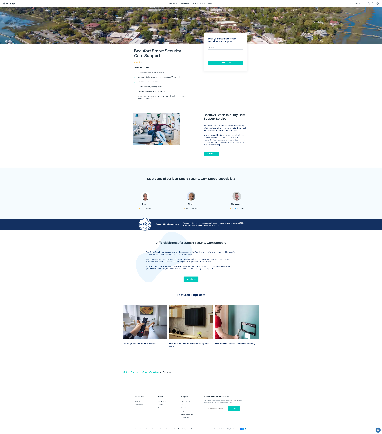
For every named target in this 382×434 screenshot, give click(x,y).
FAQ (182, 404)
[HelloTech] (9, 3)
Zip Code (211, 48)
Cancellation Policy (180, 429)
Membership (139, 404)
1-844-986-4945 (357, 3)
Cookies (191, 429)
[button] (378, 430)
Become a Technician (165, 408)
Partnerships (162, 401)
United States (130, 372)
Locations (138, 408)
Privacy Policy (139, 429)
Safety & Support (166, 429)
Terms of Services (152, 429)
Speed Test (184, 408)
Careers (160, 404)
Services (137, 401)
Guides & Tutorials (187, 414)
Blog (182, 411)
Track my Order (186, 401)
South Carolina (150, 372)
